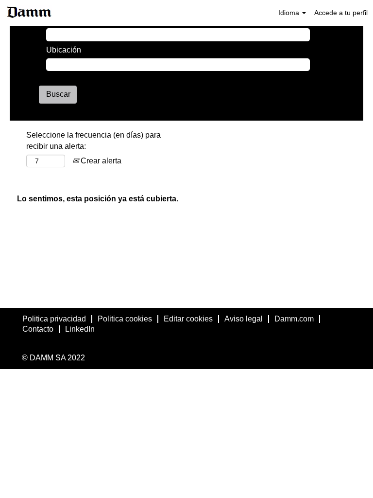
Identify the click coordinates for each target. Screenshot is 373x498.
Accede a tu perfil (341, 13)
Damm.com (294, 319)
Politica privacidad (54, 319)
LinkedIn (80, 329)
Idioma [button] (289, 13)
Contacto (37, 329)
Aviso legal (243, 319)
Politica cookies (125, 319)
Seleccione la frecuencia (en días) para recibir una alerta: (93, 140)
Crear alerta (100, 161)
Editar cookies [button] (188, 319)
